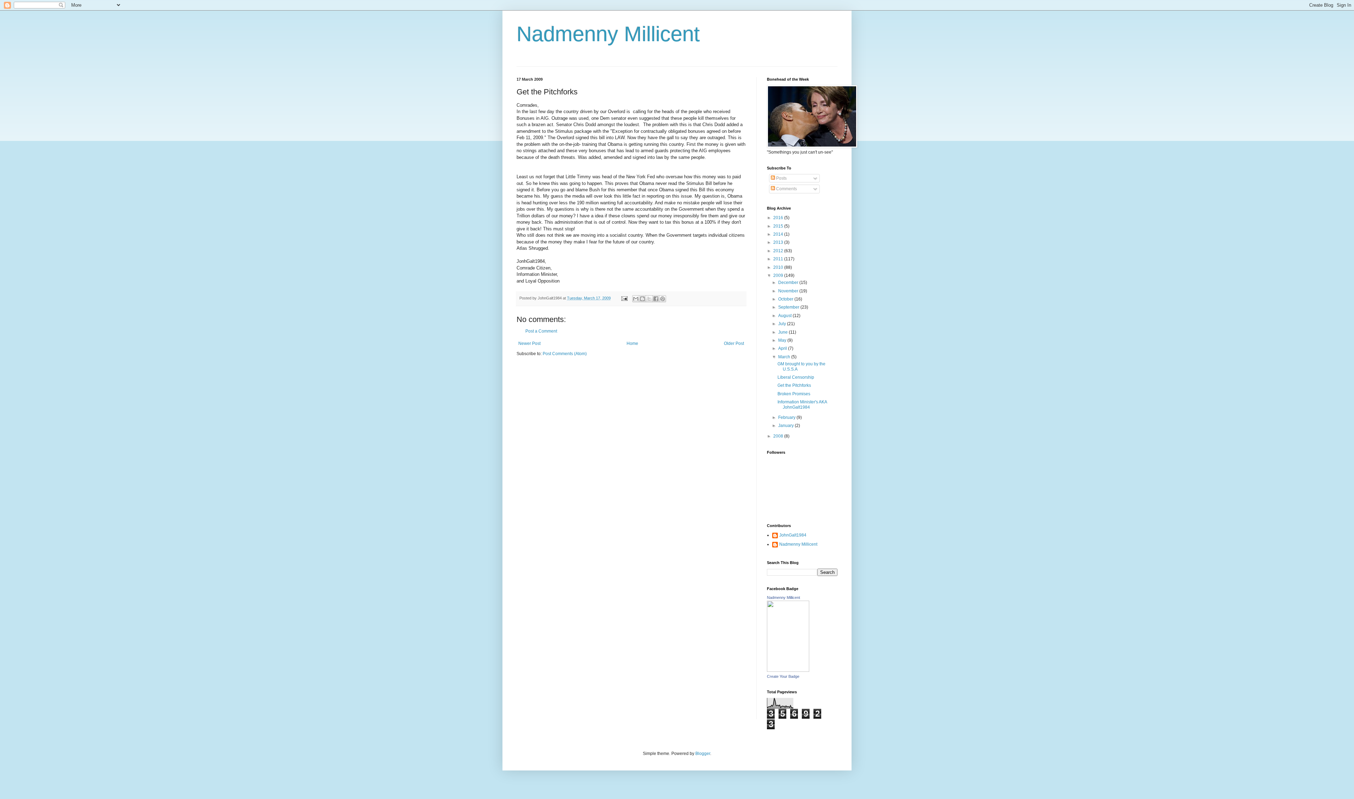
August (785, 315)
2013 (778, 242)
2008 (778, 436)
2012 (778, 250)
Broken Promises (793, 393)
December (788, 282)
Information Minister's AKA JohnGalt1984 (802, 404)
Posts (781, 178)
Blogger (702, 753)
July (782, 323)
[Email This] (635, 298)
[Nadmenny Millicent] (788, 670)
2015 (778, 226)
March (784, 356)
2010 (778, 267)
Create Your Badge (783, 676)
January (786, 425)
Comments (786, 188)
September (789, 307)
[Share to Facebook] (655, 298)
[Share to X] (649, 298)
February (787, 417)
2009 (778, 275)
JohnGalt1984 (792, 535)
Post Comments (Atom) (565, 353)
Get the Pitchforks (794, 385)
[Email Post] (624, 298)
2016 (778, 217)
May (782, 340)
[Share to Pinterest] (662, 298)
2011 (778, 258)
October (786, 299)
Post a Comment (541, 331)
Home (632, 343)
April (783, 348)
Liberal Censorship (795, 377)
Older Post (734, 343)
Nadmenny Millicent (608, 34)
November (788, 291)
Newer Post (529, 343)
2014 (778, 234)
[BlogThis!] (642, 298)
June (783, 332)
